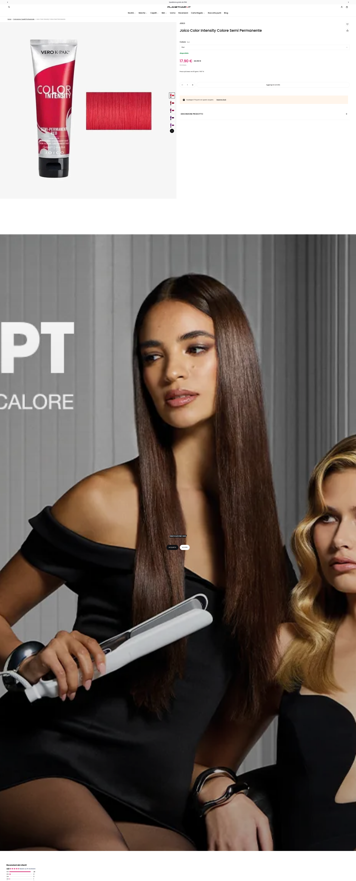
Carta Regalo (197, 13)
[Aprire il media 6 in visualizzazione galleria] (172, 125)
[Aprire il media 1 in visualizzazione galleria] (172, 95)
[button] (9, 7)
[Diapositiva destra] (348, 2)
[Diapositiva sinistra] (7, 2)
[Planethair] (179, 7)
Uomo (172, 13)
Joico (182, 23)
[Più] (192, 84)
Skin (163, 13)
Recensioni (183, 13)
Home (9, 19)
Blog (226, 13)
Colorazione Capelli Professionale (23, 19)
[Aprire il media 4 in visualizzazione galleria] (172, 110)
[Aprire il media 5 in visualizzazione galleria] (172, 118)
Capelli (153, 13)
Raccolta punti (214, 13)
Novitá (131, 13)
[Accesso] (341, 7)
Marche (142, 13)
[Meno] (182, 84)
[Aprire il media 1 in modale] (88, 110)
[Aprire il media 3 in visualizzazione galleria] (172, 103)
